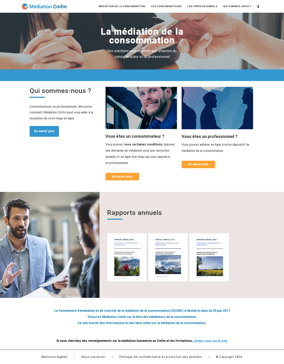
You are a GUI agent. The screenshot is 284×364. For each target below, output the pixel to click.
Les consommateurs (166, 6)
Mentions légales (55, 356)
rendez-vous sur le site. (211, 341)
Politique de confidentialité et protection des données (160, 356)
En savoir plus (44, 131)
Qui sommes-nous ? (237, 6)
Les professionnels (202, 6)
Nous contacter (93, 356)
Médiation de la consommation (122, 6)
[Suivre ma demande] (258, 6)
